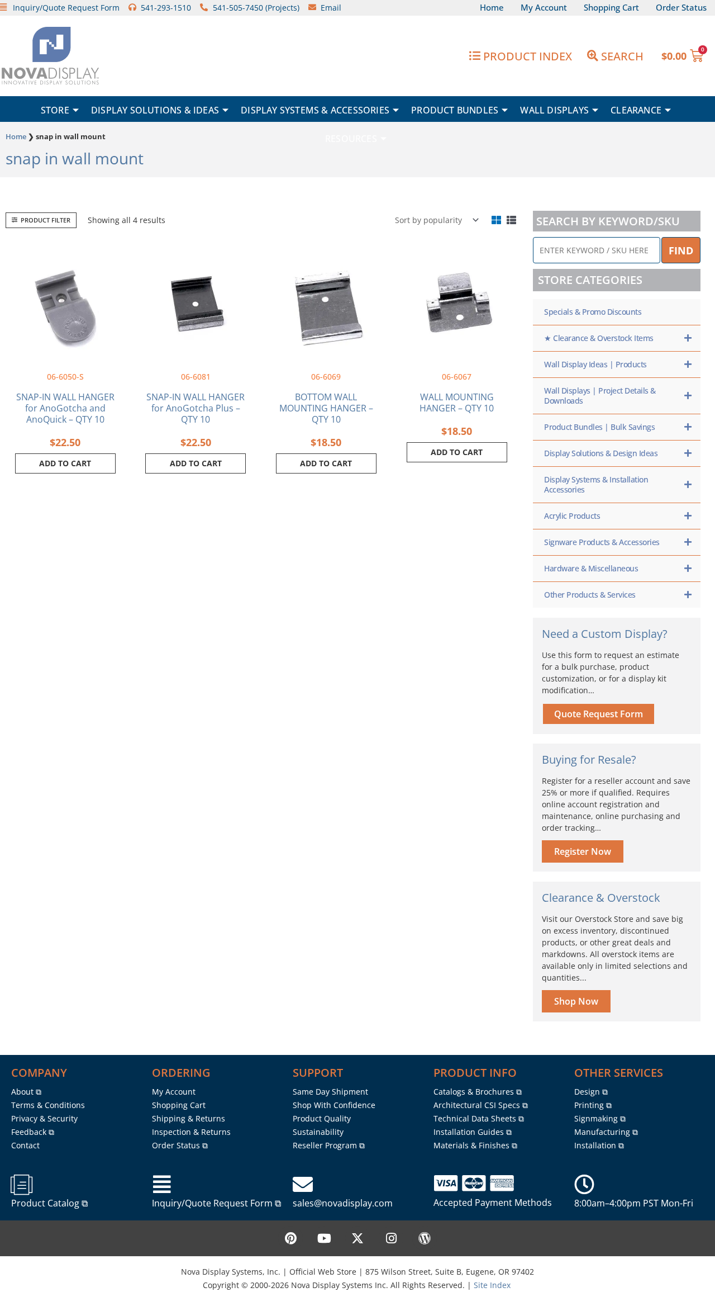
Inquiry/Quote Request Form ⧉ (216, 1203)
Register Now (582, 851)
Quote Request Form (598, 714)
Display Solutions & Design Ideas (600, 453)
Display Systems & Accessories (315, 110)
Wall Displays (554, 110)
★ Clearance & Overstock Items (599, 338)
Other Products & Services (590, 594)
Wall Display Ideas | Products (595, 364)
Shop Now (576, 1001)
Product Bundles (454, 110)
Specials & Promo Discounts (592, 311)
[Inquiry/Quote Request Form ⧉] (162, 1185)
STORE (55, 110)
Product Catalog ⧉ (49, 1203)
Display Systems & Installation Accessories (596, 484)
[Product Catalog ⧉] (21, 1185)
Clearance (636, 110)
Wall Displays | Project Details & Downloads (600, 395)
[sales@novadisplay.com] (303, 1185)
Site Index (492, 1285)
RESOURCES (351, 138)
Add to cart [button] (65, 463)
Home (16, 136)
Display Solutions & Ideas (155, 110)
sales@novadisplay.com (343, 1203)
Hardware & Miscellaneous (591, 568)
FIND (681, 250)
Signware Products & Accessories (602, 542)
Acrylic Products (572, 515)
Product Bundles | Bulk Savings (599, 427)
